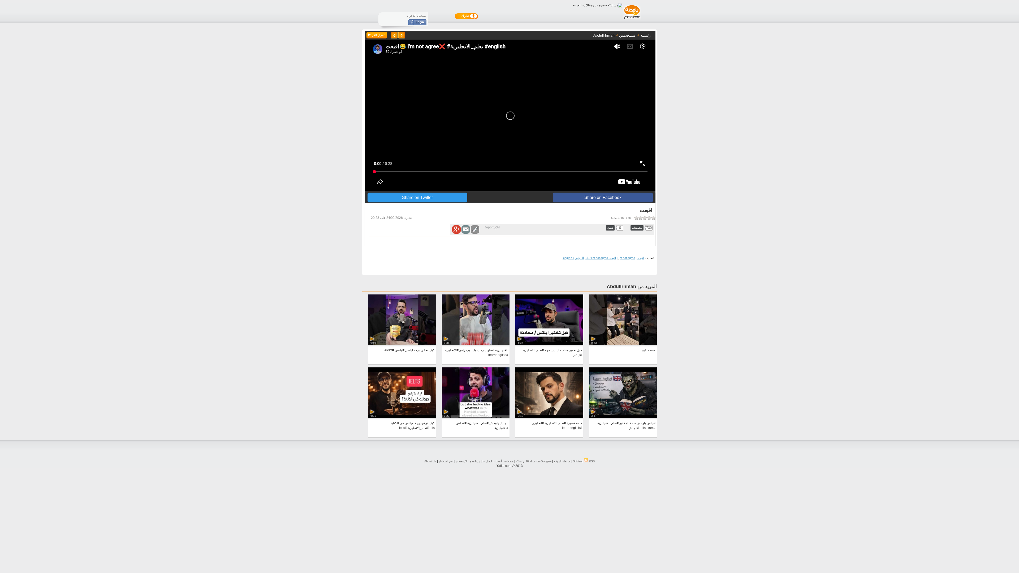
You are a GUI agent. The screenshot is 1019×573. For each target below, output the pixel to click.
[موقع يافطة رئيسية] (632, 19)
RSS (591, 461)
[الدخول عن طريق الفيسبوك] (417, 24)
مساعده (475, 461)
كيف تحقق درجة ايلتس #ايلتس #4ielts (410, 350)
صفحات (508, 461)
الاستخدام (462, 461)
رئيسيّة (520, 461)
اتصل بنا (487, 461)
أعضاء (498, 461)
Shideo (577, 461)
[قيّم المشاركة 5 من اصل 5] (636, 218)
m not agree (627, 257)
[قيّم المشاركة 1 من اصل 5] (653, 218)
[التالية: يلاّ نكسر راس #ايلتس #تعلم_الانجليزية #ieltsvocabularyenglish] (394, 35)
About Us (430, 461)
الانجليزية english (573, 257)
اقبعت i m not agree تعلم (600, 257)
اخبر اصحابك (446, 461)
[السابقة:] (401, 35)
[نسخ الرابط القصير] (475, 229)
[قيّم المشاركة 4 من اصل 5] (640, 218)
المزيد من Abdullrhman (632, 286)
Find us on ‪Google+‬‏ (538, 461)
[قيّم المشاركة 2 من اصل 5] (649, 218)
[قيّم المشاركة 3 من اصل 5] (645, 218)
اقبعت (640, 257)
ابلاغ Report (492, 227)
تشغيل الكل (378, 35)
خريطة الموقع (562, 461)
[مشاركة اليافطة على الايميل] (465, 229)
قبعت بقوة (648, 350)
